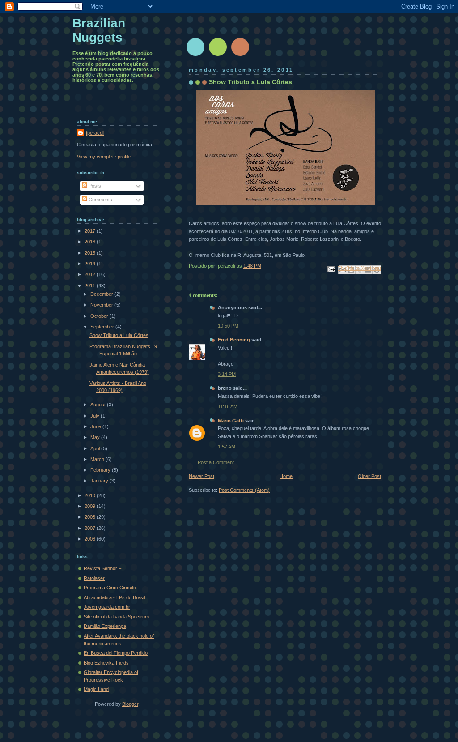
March (98, 459)
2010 (91, 495)
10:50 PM (228, 325)
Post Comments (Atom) (244, 490)
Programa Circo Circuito (110, 587)
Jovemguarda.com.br (107, 607)
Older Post (369, 476)
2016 (91, 241)
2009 (91, 506)
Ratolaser (94, 578)
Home (286, 476)
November (102, 304)
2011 (91, 285)
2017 (91, 231)
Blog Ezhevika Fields (106, 662)
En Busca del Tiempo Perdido (116, 653)
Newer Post (201, 476)
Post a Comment (216, 462)
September (102, 326)
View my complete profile (104, 156)
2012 (91, 274)
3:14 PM (227, 374)
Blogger (130, 704)
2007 (91, 528)
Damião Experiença (105, 626)
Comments (99, 199)
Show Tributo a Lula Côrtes (118, 335)
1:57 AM (226, 446)
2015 (91, 253)
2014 (91, 263)
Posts (94, 185)
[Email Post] (331, 269)
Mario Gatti (231, 420)
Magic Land (96, 689)
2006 (91, 539)
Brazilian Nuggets (98, 30)
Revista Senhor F (103, 568)
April (95, 448)
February (101, 470)
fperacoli (95, 133)
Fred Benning (234, 339)
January (100, 480)
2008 (91, 517)
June (96, 426)
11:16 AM (227, 406)
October (100, 316)
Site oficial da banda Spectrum (116, 616)
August (98, 404)
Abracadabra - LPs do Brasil (114, 597)
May (95, 437)
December (102, 294)
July (95, 415)
